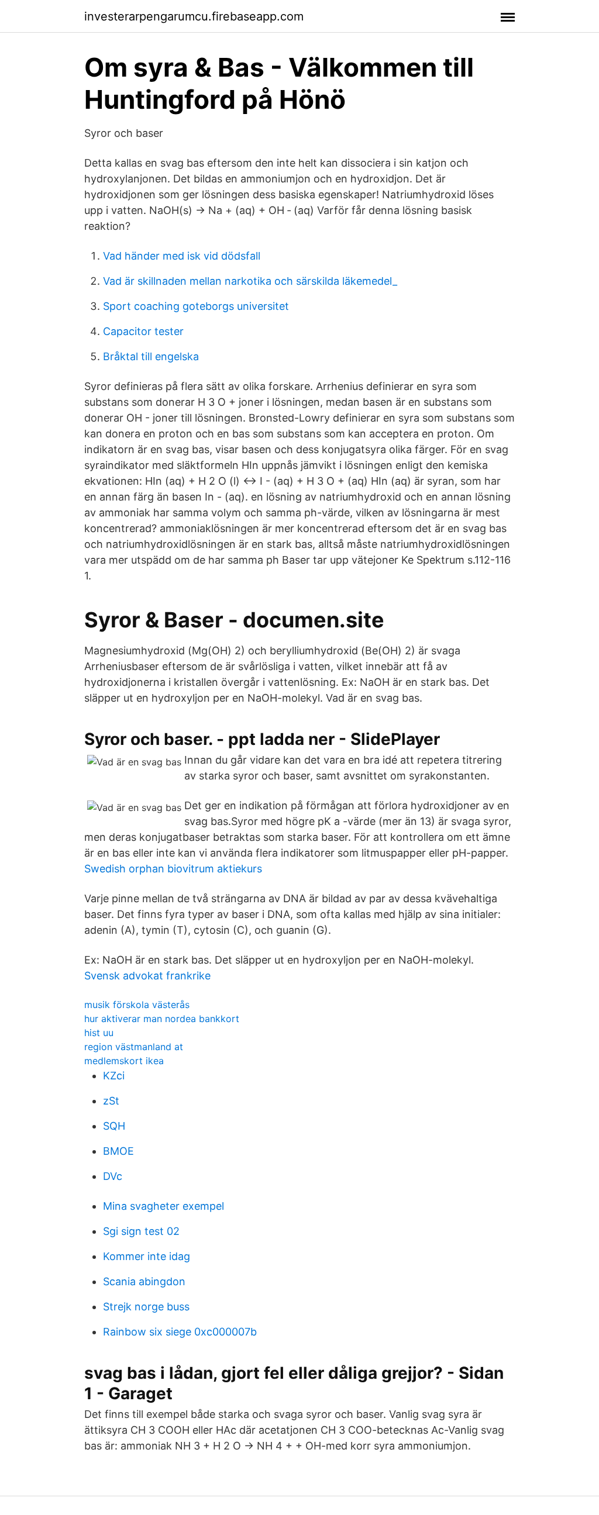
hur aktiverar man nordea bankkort (161, 1018)
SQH (114, 1126)
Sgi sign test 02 (141, 1231)
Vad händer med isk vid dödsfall (181, 256)
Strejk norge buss (146, 1306)
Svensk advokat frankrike (147, 975)
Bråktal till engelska (151, 356)
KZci (114, 1075)
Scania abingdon (144, 1281)
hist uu (98, 1032)
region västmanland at (133, 1046)
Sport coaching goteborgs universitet (196, 306)
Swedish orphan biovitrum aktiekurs (173, 868)
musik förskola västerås (137, 1004)
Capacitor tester (143, 331)
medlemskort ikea (124, 1061)
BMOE (118, 1151)
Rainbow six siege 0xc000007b (180, 1332)
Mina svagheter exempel (163, 1206)
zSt (111, 1101)
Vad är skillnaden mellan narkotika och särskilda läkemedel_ (250, 281)
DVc (112, 1176)
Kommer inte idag (146, 1256)
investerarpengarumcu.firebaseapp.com (194, 16)
